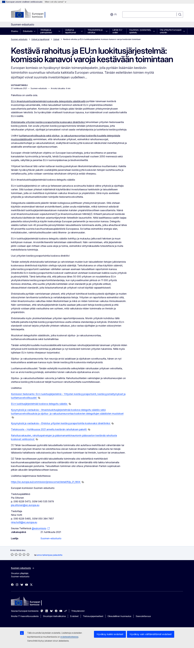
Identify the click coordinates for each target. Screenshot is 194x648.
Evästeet (74, 616)
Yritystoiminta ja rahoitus (95, 31)
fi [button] (115, 14)
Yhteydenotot (77, 611)
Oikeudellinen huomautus (119, 616)
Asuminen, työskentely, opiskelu (140, 31)
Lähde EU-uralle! (117, 31)
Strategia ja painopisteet (46, 31)
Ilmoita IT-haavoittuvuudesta (25, 616)
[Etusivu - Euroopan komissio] (32, 13)
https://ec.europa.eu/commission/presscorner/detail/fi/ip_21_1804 (46, 482)
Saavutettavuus (143, 616)
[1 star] (12, 554)
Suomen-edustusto (19, 39)
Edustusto (28, 31)
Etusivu (14, 31)
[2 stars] (14, 554)
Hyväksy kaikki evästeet (110, 634)
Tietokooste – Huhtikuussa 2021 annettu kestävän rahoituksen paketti (49, 429)
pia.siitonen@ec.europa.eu (25, 505)
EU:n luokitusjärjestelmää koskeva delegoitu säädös (39, 403)
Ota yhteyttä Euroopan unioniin (171, 31)
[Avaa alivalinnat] (35, 31)
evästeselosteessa (69, 636)
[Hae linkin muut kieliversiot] (39, 398)
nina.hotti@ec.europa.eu (24, 522)
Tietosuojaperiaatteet (93, 616)
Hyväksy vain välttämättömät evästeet (151, 634)
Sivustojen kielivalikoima (54, 616)
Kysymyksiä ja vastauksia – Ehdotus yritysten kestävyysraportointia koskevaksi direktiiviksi (61, 423)
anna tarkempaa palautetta (49, 555)
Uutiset (56, 39)
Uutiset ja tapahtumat (70, 31)
